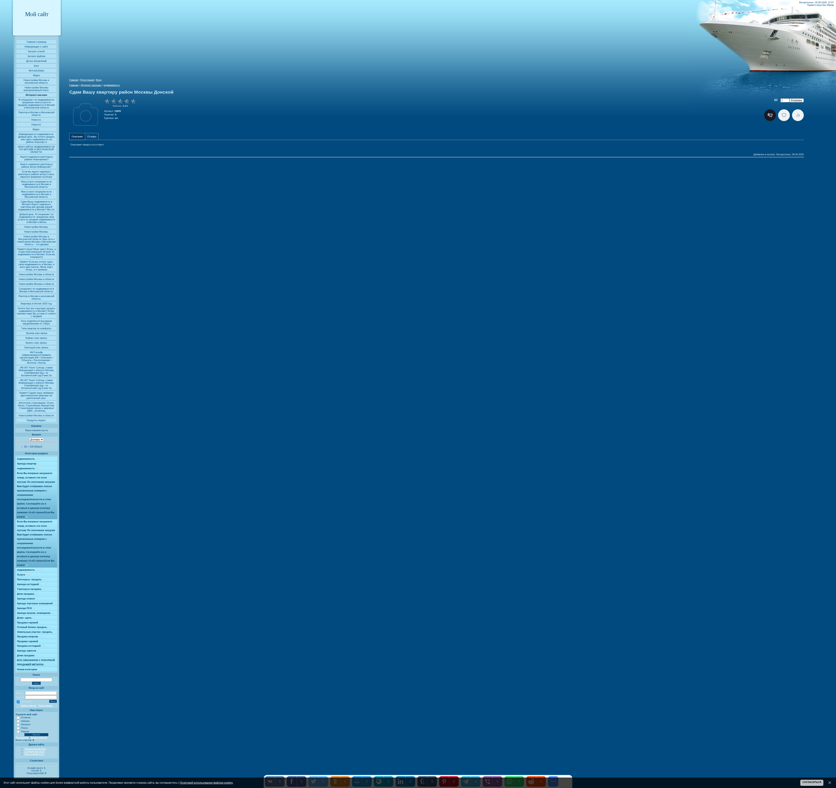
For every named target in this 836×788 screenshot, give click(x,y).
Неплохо (25, 724)
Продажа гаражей (27, 622)
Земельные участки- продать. (35, 632)
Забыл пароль (28, 705)
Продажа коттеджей (31, 646)
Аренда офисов (28, 650)
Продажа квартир (29, 636)
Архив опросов (38, 737)
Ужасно (25, 731)
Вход (98, 80)
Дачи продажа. (27, 593)
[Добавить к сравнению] (798, 115)
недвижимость (28, 458)
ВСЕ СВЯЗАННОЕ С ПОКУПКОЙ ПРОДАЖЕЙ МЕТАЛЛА (36, 662)
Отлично (25, 717)
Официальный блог (35, 749)
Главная (73, 80)
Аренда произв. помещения (35, 613)
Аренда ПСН (26, 608)
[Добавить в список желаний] (784, 115)
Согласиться (811, 782)
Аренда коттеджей (29, 584)
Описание (77, 136)
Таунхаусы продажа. (31, 589)
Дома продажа (27, 655)
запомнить (26, 701)
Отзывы (91, 136)
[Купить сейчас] (770, 115)
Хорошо (25, 721)
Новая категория (27, 669)
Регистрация (45, 705)
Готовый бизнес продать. (34, 627)
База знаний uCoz (34, 754)
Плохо (24, 728)
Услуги (23, 574)
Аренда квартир (28, 463)
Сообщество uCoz (34, 751)
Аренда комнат (27, 598)
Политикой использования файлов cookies (206, 782)
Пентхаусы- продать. (31, 579)
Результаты (22, 737)
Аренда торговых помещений (36, 603)
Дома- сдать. (26, 617)
